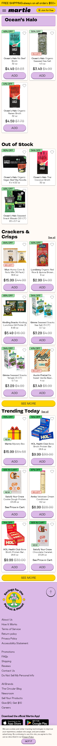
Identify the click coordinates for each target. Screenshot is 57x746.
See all (51, 237)
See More (28, 403)
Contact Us (8, 670)
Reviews (6, 665)
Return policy (9, 633)
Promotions (8, 651)
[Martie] (19, 10)
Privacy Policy (9, 638)
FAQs (5, 656)
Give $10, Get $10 (12, 702)
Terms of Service (11, 628)
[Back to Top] (50, 592)
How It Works (9, 624)
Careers (6, 707)
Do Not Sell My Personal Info (18, 675)
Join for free (47, 10)
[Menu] (4, 10)
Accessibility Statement (15, 643)
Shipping (6, 661)
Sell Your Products (12, 697)
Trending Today (21, 411)
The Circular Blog (12, 688)
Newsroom (8, 693)
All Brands (7, 683)
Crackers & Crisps (15, 235)
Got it (28, 741)
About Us (7, 619)
